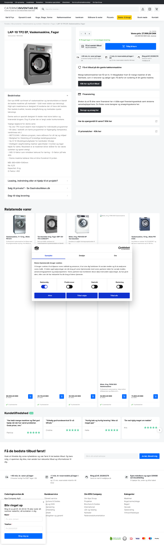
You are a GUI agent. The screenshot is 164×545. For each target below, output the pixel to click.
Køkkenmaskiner (64, 17)
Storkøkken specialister (52, 2)
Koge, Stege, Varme (44, 17)
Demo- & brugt (124, 17)
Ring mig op (23, 536)
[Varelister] (150, 9)
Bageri (127, 504)
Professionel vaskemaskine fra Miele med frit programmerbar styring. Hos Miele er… (19, 240)
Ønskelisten (66, 2)
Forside (7, 24)
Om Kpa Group (97, 2)
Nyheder (87, 513)
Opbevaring (129, 510)
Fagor (53, 24)
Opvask (127, 507)
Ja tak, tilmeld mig (149, 456)
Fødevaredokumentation (94, 515)
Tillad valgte (82, 295)
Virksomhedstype (131, 513)
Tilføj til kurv (131, 46)
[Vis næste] (159, 430)
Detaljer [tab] (82, 256)
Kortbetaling (49, 510)
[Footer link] (115, 539)
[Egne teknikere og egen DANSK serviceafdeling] (142, 479)
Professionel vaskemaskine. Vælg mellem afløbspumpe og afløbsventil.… (113, 387)
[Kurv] (157, 9)
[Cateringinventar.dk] (21, 9)
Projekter (88, 501)
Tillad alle (114, 295)
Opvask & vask (25, 17)
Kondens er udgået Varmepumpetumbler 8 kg (82, 240)
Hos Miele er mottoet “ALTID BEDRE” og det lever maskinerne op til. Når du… (143, 240)
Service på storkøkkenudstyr (81, 2)
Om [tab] (115, 256)
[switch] (69, 286)
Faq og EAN (49, 504)
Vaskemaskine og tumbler (32, 24)
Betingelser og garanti (53, 515)
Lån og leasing (19, 2)
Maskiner (46, 24)
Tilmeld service (50, 498)
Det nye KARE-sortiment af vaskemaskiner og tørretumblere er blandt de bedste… (50, 241)
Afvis (50, 295)
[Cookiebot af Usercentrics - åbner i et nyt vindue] (120, 248)
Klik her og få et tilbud (89, 84)
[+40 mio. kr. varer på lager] (89, 58)
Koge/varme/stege (132, 501)
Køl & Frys (10, 17)
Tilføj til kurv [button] (30, 396)
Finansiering (49, 507)
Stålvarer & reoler (95, 17)
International (89, 507)
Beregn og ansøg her (89, 110)
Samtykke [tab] (48, 256)
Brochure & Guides (52, 501)
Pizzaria (110, 17)
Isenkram (79, 17)
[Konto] (143, 9)
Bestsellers (39, 2)
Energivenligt (8, 2)
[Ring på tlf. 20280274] (148, 58)
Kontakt (155, 17)
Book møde (142, 17)
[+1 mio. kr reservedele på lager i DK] (120, 58)
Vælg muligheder (124, 396)
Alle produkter (16, 24)
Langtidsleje (30, 2)
